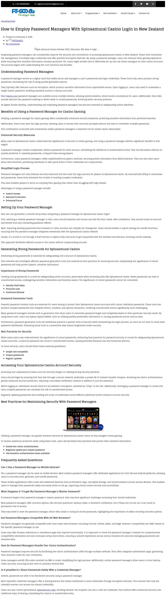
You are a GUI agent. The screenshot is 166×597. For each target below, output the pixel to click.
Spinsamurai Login (46, 590)
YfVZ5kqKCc (17, 40)
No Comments (13, 44)
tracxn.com (11, 96)
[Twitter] (141, 4)
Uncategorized (8, 21)
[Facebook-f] (135, 4)
